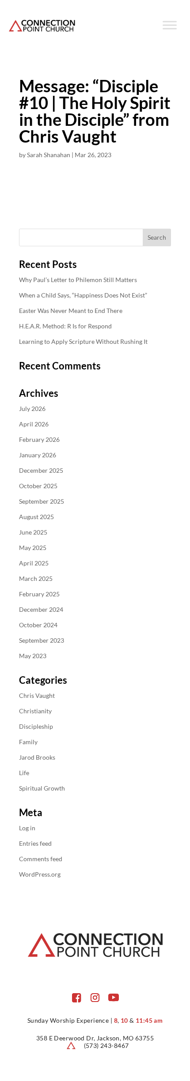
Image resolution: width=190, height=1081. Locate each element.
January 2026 (37, 455)
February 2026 (39, 439)
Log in (27, 828)
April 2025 (34, 563)
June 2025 (33, 532)
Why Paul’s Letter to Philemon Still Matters (78, 279)
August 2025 (36, 516)
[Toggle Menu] (170, 25)
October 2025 (38, 486)
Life (24, 772)
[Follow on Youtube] (113, 997)
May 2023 (32, 655)
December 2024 (41, 609)
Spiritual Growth (42, 788)
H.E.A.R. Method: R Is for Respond (65, 326)
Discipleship (36, 726)
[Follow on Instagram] (95, 997)
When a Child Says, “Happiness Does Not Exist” (83, 295)
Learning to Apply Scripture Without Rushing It (83, 341)
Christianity (35, 711)
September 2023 (41, 640)
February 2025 (39, 594)
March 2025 (36, 578)
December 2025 (41, 470)
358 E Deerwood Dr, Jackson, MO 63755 (95, 1038)
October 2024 (38, 625)
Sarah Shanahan (48, 154)
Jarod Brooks (37, 757)
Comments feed (40, 859)
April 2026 (34, 424)
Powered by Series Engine (95, 201)
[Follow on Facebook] (76, 997)
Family (28, 742)
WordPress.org (40, 874)
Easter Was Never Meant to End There (70, 310)
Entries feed (35, 843)
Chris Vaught (37, 695)
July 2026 (32, 408)
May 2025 (32, 547)
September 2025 (41, 501)
